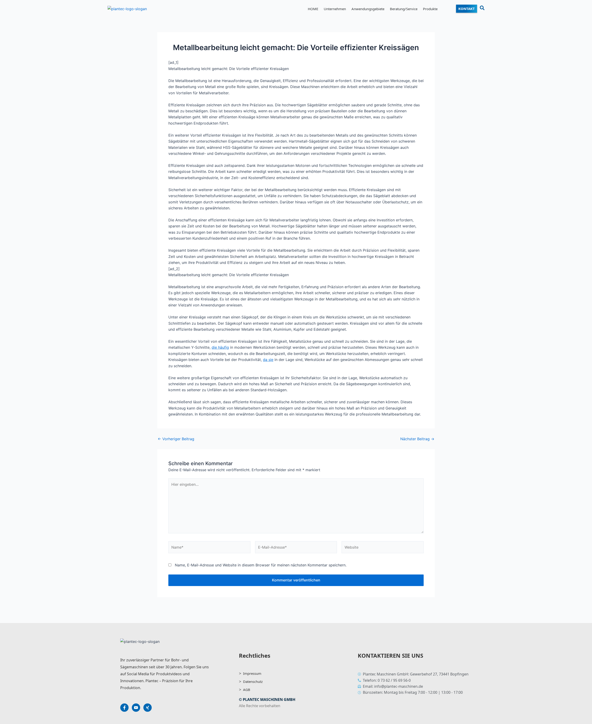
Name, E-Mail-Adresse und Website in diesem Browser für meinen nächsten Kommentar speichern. (260, 565)
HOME (313, 8)
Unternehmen (335, 8)
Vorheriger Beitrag (176, 439)
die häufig (220, 347)
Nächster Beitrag (417, 439)
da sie (268, 359)
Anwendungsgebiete (368, 8)
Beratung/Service (403, 8)
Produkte (430, 8)
